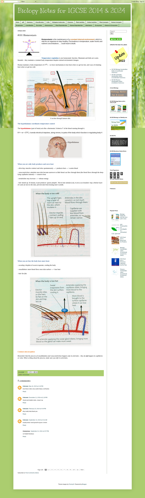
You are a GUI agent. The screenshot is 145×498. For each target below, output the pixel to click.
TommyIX (71, 484)
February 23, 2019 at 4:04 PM (37, 408)
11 (77, 470)
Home (17, 22)
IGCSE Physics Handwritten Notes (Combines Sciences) (118, 81)
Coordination (29, 25)
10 (74, 470)
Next (82, 470)
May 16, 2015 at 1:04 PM (36, 386)
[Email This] (28, 372)
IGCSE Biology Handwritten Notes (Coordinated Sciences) (119, 71)
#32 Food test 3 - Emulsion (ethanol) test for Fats (123, 262)
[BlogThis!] (31, 372)
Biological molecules (58, 22)
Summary (30, 22)
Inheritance (88, 25)
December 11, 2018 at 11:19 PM (38, 397)
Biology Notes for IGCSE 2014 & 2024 (71, 11)
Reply (24, 391)
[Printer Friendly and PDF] (116, 40)
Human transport (116, 22)
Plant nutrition (80, 22)
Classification (39, 22)
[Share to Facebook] (35, 372)
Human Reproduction (76, 25)
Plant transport (103, 22)
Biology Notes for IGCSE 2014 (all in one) (123, 216)
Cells (48, 22)
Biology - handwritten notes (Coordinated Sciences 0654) (123, 251)
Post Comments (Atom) (32, 473)
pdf (23, 22)
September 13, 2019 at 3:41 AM (38, 420)
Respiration (19, 25)
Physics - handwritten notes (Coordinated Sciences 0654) (123, 273)
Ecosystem (98, 25)
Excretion (39, 25)
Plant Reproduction (61, 25)
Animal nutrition (92, 22)
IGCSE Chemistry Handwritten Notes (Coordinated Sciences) (118, 76)
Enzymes (70, 22)
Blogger (84, 484)
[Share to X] (33, 372)
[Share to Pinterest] (37, 372)
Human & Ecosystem (111, 25)
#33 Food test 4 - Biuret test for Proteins (123, 240)
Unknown (25, 386)
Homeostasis (49, 25)
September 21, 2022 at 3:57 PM (40, 431)
